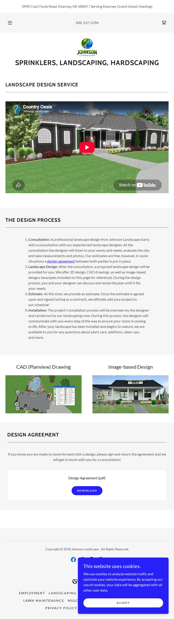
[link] (164, 22)
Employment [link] (32, 593)
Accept (123, 602)
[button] (12, 22)
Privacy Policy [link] (61, 608)
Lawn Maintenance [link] (43, 600)
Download (87, 490)
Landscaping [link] (62, 593)
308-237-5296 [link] (87, 22)
